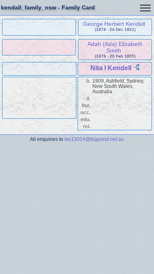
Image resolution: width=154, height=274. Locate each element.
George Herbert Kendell (114, 24)
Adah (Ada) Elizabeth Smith (115, 47)
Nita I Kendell (110, 67)
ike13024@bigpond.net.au (94, 139)
